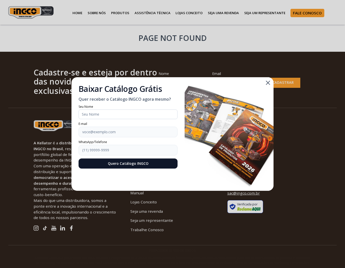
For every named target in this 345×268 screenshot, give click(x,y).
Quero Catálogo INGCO (128, 163)
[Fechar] (268, 82)
